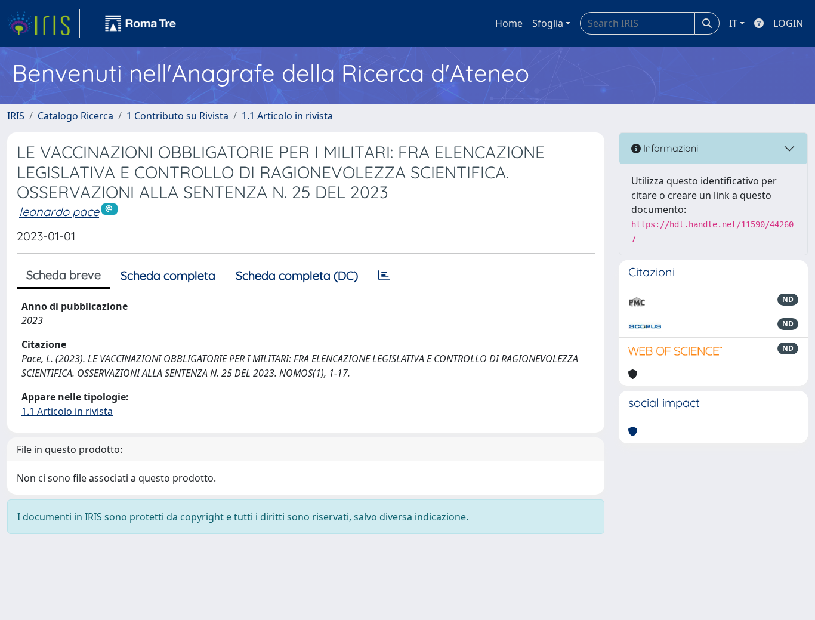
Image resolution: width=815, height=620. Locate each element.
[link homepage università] (140, 23)
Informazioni (669, 148)
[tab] (384, 275)
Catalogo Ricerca (75, 115)
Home (509, 23)
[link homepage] (43, 23)
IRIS (15, 115)
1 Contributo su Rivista (177, 115)
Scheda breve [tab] (63, 274)
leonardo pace (59, 211)
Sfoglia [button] (547, 23)
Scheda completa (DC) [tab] (297, 275)
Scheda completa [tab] (168, 275)
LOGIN (788, 23)
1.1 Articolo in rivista (287, 115)
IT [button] (733, 23)
